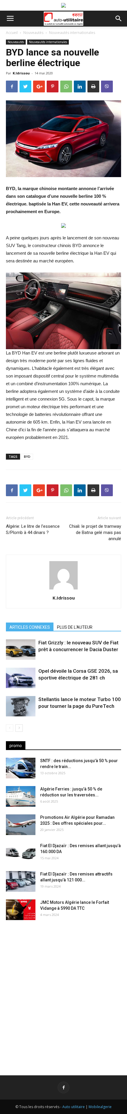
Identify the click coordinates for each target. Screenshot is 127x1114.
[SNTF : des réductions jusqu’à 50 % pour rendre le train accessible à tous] (20, 768)
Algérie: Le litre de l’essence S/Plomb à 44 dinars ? (33, 529)
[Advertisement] (63, 993)
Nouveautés (33, 32)
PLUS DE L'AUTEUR (74, 627)
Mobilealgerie (100, 1106)
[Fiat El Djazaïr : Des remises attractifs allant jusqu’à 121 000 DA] (20, 881)
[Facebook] (63, 1087)
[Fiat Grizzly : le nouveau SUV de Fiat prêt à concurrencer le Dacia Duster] (20, 649)
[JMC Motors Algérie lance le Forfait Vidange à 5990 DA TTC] (20, 909)
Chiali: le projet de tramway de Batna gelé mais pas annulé (95, 532)
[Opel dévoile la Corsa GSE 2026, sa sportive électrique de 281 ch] (20, 678)
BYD (27, 456)
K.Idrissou (21, 73)
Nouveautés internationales (72, 32)
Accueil (12, 32)
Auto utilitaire (73, 1106)
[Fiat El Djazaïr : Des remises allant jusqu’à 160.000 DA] (20, 853)
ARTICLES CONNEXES (29, 627)
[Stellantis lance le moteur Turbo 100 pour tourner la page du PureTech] (20, 706)
